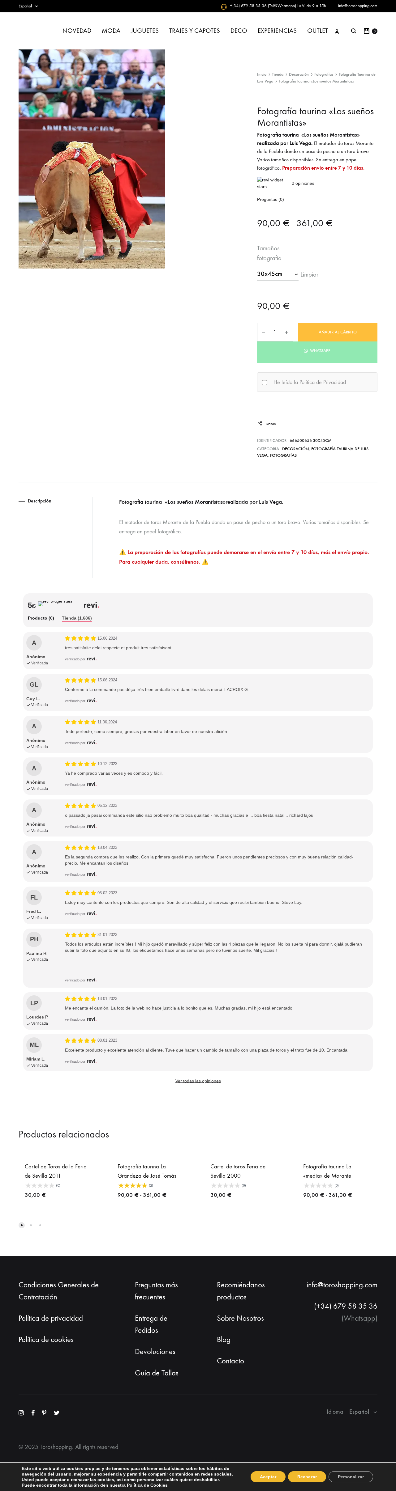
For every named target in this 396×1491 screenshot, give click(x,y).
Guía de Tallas (157, 1373)
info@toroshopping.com (357, 5)
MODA (111, 31)
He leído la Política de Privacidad (309, 382)
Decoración (299, 74)
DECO (238, 31)
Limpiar (309, 274)
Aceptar (268, 1476)
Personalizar (351, 1476)
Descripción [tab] (39, 501)
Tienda (277, 74)
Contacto (230, 1361)
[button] (317, 350)
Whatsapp (319, 350)
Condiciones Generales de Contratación (59, 1291)
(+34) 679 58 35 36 (345, 1306)
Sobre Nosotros (240, 1318)
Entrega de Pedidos (151, 1324)
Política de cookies (46, 1339)
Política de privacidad (51, 1318)
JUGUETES (145, 31)
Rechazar (307, 1476)
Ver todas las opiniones (198, 1080)
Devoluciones (155, 1351)
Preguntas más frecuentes (156, 1291)
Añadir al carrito (338, 332)
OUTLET (317, 31)
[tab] (41, 618)
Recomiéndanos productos (241, 1291)
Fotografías (323, 74)
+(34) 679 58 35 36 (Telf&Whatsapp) (263, 5)
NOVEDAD (76, 31)
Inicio (261, 74)
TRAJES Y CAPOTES (194, 31)
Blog (223, 1339)
